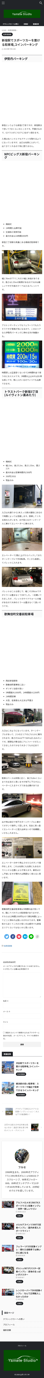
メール (6, 1011)
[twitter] (6, 936)
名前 (6, 1001)
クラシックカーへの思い (11, 24)
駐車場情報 (8, 946)
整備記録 (36, 24)
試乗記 (26, 24)
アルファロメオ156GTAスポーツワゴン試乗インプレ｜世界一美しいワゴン (28, 1205)
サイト (5, 1022)
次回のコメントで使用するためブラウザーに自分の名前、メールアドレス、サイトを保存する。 (21, 1035)
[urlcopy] (37, 936)
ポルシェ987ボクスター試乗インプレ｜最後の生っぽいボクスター (28, 1271)
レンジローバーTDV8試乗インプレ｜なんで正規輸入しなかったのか (29, 1293)
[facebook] (12, 936)
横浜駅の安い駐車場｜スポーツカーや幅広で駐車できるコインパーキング (27, 1087)
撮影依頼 (7, 1330)
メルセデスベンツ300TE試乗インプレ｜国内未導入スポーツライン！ (28, 1227)
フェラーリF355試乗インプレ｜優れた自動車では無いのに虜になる (29, 1249)
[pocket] (18, 936)
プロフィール (9, 1324)
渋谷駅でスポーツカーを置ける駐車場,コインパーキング (27, 1066)
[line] (31, 936)
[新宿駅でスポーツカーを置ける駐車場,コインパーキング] (25, 936)
